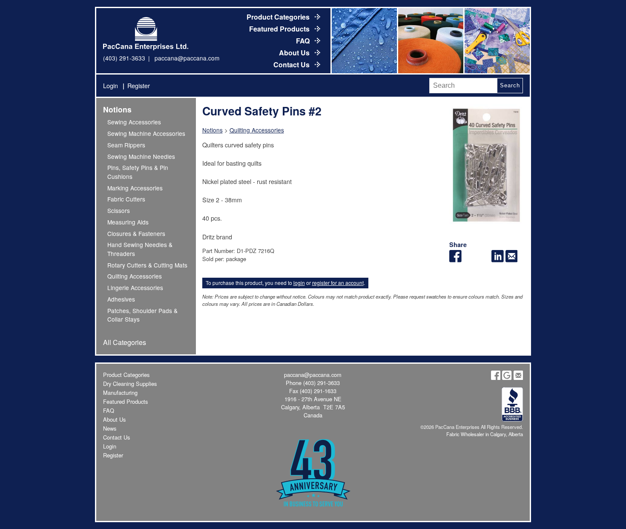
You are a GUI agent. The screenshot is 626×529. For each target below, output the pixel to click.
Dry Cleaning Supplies (130, 384)
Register (138, 85)
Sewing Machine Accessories (146, 133)
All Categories (124, 342)
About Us (295, 53)
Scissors (118, 210)
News (109, 428)
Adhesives (121, 299)
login (299, 282)
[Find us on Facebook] (495, 378)
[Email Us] (518, 378)
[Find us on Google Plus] (506, 378)
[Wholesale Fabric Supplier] (363, 40)
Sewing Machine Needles (141, 156)
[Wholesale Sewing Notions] (496, 40)
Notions (117, 109)
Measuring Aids (128, 222)
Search (510, 85)
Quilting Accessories (134, 276)
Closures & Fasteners (136, 233)
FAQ (303, 41)
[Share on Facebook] (455, 259)
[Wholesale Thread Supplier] (430, 40)
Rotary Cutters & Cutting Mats (147, 265)
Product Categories (279, 17)
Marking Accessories (135, 188)
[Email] (511, 259)
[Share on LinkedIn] (497, 259)
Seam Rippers (126, 145)
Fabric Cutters (126, 199)
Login (110, 85)
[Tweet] (469, 259)
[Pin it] (483, 259)
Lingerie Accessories (135, 287)
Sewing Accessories (134, 122)
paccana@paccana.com (187, 58)
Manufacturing (120, 392)
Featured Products (280, 29)
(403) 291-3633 (124, 58)
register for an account (338, 282)
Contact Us (292, 64)
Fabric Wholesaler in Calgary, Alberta (484, 434)
